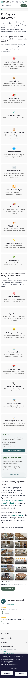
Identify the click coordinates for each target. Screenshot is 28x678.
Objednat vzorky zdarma (14, 450)
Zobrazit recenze (10, 604)
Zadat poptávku (14, 474)
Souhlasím (21, 673)
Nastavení (14, 668)
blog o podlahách (17, 515)
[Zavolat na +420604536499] (17, 2)
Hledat (24, 6)
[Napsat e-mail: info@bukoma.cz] (14, 2)
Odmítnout (7, 673)
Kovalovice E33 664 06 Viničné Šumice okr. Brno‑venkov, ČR (8, 653)
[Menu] (26, 2)
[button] (20, 2)
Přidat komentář (8, 588)
